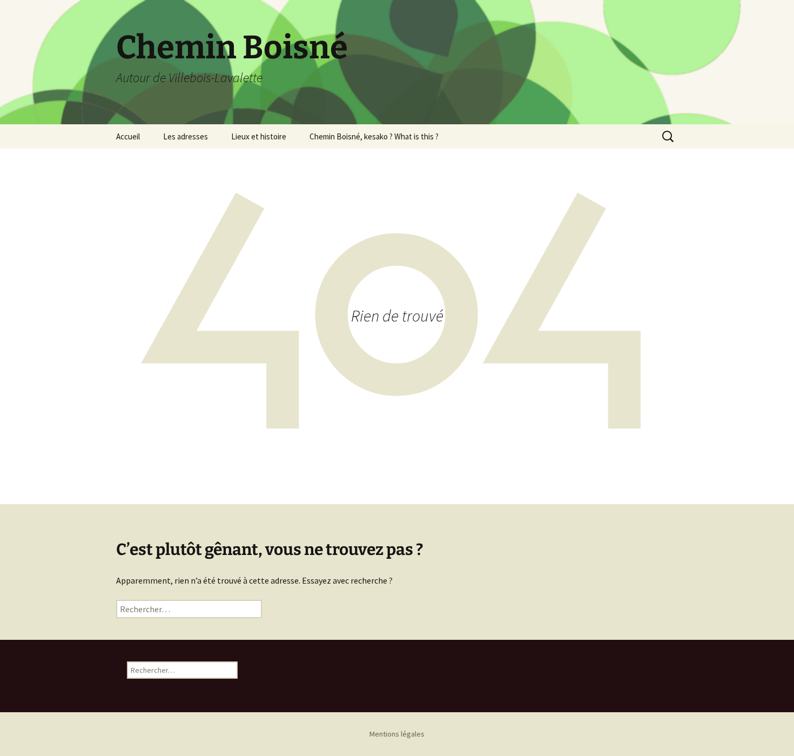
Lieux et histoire (258, 136)
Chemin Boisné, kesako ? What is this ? (374, 136)
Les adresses (185, 136)
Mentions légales (397, 734)
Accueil (128, 136)
